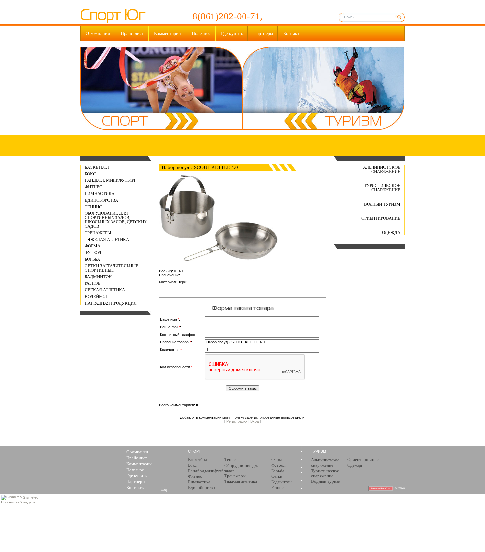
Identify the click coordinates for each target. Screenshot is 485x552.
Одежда (391, 232)
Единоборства (101, 200)
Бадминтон (98, 276)
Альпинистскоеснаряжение (325, 462)
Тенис (230, 459)
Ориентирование (380, 218)
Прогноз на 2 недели (18, 502)
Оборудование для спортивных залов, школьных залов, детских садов (116, 220)
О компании (98, 33)
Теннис (93, 206)
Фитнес (93, 186)
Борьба (92, 259)
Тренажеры (98, 232)
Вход (254, 421)
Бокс (90, 173)
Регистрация (236, 421)
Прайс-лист (132, 33)
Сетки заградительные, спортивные (112, 268)
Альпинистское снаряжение (381, 169)
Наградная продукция (111, 303)
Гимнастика (99, 193)
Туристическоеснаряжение (325, 473)
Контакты (292, 33)
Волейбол (96, 296)
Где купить (232, 33)
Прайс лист (136, 457)
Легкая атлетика (105, 289)
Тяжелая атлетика (107, 239)
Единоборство (201, 487)
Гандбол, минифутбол (110, 180)
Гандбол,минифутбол (208, 470)
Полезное (201, 33)
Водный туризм (382, 204)
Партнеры (263, 33)
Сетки (276, 476)
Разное (92, 283)
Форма (92, 246)
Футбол (93, 252)
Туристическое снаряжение (382, 187)
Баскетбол (97, 167)
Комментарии (167, 33)
